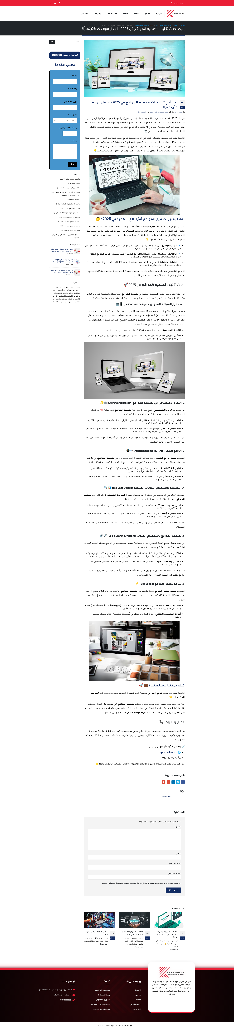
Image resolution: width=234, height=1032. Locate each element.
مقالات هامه (112, 13)
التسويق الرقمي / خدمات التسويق (68, 188)
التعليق (178, 827)
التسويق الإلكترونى (103, 999)
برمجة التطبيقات (104, 994)
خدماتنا (136, 13)
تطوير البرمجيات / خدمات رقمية (69, 217)
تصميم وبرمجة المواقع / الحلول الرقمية (66, 213)
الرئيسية (159, 13)
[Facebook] (59, 3)
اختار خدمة (72, 115)
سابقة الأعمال (135, 1004)
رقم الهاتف (72, 89)
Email (163, 782)
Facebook (183, 782)
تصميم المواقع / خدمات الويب (69, 208)
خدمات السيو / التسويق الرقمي (68, 230)
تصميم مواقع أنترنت (102, 990)
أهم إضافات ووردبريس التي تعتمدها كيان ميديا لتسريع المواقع (167, 934)
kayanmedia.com (168, 752)
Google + (168, 782)
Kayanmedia (178, 112)
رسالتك (73, 141)
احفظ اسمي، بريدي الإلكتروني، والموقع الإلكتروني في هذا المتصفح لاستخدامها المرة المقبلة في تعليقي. (140, 883)
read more (174, 950)
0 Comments (142, 112)
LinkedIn (173, 782)
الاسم (178, 854)
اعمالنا (125, 13)
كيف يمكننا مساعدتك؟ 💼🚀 (162, 685)
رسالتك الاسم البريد (68, 128)
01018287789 (65, 1000)
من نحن (147, 13)
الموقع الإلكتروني (174, 873)
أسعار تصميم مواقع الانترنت (159, 112)
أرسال (72, 164)
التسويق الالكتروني (73, 184)
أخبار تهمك (137, 1009)
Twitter (178, 782)
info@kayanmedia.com (62, 995)
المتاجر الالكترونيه (73, 200)
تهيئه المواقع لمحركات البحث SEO (68, 222)
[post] (77, 251)
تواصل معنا (98, 13)
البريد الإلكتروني (174, 863)
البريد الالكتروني (70, 102)
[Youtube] (55, 3)
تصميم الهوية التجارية (101, 1009)
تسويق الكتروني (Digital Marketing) (67, 204)
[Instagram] (51, 3)
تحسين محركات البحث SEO (100, 1004)
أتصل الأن (84, 13)
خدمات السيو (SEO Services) (69, 226)
